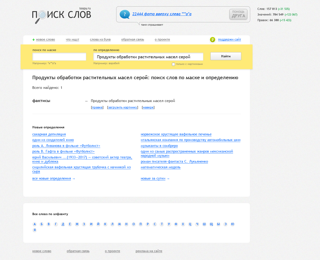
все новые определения (51, 178)
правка (97, 107)
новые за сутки (153, 178)
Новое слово (45, 39)
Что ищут (72, 39)
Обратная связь (132, 39)
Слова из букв (100, 39)
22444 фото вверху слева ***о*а (161, 14)
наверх (148, 107)
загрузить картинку (122, 107)
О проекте (162, 39)
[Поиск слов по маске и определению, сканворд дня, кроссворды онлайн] (61, 15)
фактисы (41, 100)
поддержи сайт (229, 39)
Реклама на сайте (149, 251)
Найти (226, 56)
